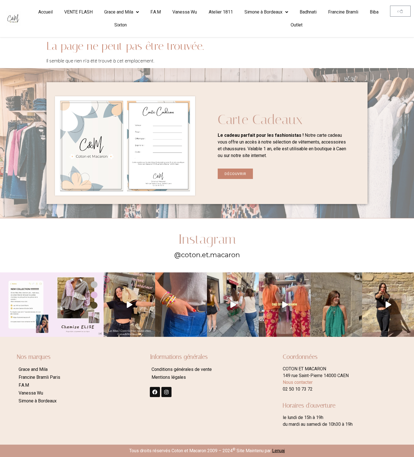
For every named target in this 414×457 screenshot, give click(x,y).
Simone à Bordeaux (263, 12)
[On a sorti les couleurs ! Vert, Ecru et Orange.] (336, 304)
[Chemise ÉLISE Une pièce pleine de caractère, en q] (78, 304)
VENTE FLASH (78, 12)
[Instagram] (166, 392)
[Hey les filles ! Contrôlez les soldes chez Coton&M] (129, 304)
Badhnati (308, 12)
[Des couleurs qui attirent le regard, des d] (181, 304)
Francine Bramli (343, 12)
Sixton (120, 25)
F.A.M (155, 12)
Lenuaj (278, 450)
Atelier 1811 (221, 12)
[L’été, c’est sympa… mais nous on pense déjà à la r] (26, 304)
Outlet (296, 25)
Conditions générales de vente (182, 369)
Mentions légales (169, 377)
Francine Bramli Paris (39, 377)
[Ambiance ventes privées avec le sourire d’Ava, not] (388, 304)
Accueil (45, 12)
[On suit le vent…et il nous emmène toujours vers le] (285, 304)
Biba (374, 12)
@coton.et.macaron (207, 255)
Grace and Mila (118, 12)
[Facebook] (155, 392)
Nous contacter (298, 382)
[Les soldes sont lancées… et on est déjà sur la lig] (233, 304)
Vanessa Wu (184, 12)
